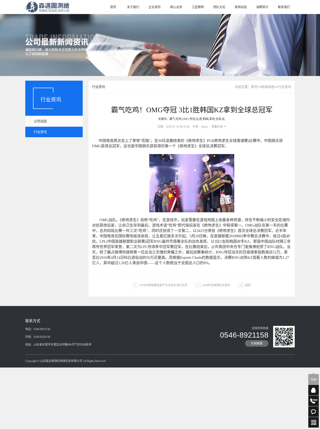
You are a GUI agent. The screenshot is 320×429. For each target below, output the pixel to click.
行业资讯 (40, 132)
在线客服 (256, 343)
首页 (113, 7)
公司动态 (40, 121)
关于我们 (133, 7)
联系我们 (284, 7)
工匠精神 (198, 7)
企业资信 (155, 7)
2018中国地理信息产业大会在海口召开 (163, 285)
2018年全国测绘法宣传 (216, 285)
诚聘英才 (262, 7)
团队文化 (219, 7)
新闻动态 (241, 7)
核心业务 (176, 7)
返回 (248, 285)
